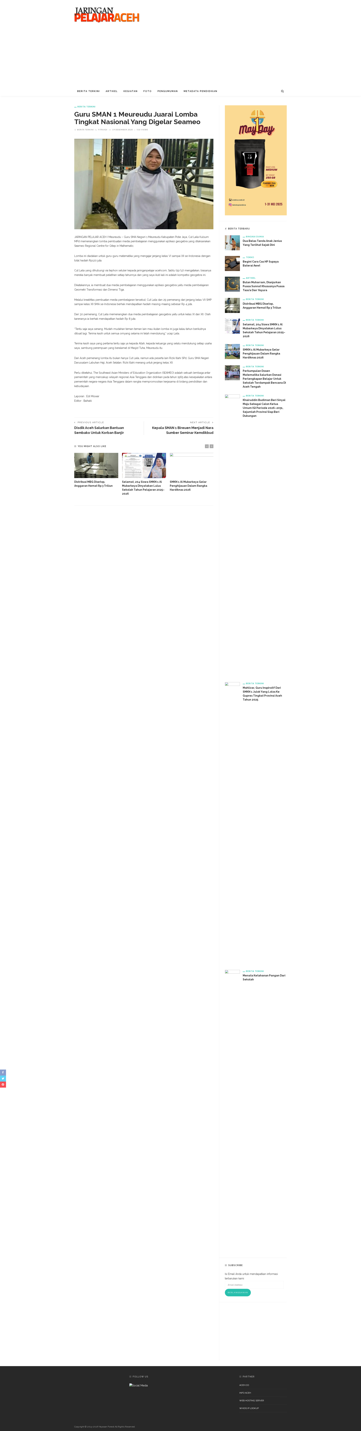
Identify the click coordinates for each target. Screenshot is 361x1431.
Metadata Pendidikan (200, 91)
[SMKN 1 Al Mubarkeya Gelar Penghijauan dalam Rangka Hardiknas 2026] (192, 465)
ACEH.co (244, 1385)
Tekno (250, 257)
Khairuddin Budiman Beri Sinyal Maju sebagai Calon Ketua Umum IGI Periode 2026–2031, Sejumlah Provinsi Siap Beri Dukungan (264, 408)
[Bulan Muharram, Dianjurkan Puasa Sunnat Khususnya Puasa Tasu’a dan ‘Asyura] (232, 283)
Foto (147, 91)
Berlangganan (238, 1292)
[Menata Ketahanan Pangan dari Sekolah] (232, 1110)
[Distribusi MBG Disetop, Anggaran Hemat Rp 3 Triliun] (96, 465)
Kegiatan (131, 91)
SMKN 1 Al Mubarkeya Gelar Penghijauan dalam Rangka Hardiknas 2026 (188, 485)
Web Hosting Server (251, 1400)
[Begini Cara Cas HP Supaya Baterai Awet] (232, 263)
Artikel (112, 91)
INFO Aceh (245, 1393)
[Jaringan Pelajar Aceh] (107, 14)
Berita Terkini (88, 91)
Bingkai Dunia (255, 236)
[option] (96, 470)
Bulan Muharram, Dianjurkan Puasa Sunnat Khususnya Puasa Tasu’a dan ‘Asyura (263, 286)
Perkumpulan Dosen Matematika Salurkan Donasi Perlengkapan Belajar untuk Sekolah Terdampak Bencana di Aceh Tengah (264, 378)
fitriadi (102, 129)
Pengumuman (168, 91)
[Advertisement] (180, 58)
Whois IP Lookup (249, 1408)
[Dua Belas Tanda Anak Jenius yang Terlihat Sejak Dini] (232, 242)
